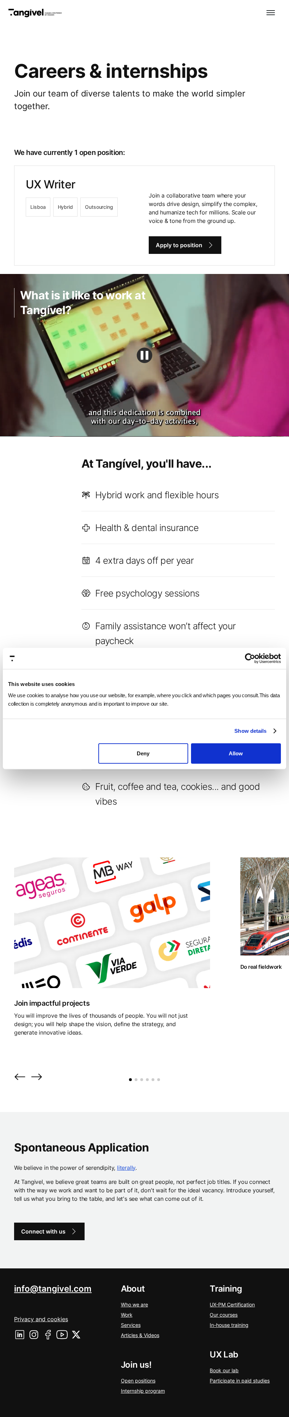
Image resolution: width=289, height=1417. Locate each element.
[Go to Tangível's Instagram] (33, 1334)
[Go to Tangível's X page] (76, 1334)
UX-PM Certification (232, 1304)
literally (126, 1167)
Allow (236, 753)
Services (131, 1325)
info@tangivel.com (53, 1289)
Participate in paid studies (240, 1381)
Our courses (224, 1315)
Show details (250, 731)
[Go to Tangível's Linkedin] (19, 1334)
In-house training (229, 1325)
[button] (271, 13)
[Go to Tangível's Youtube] (62, 1334)
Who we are (134, 1304)
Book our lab (224, 1370)
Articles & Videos (140, 1335)
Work (127, 1315)
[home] (35, 13)
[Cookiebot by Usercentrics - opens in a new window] (250, 658)
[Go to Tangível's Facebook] (48, 1334)
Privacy (41, 1319)
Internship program (143, 1391)
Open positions (138, 1381)
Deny (143, 753)
